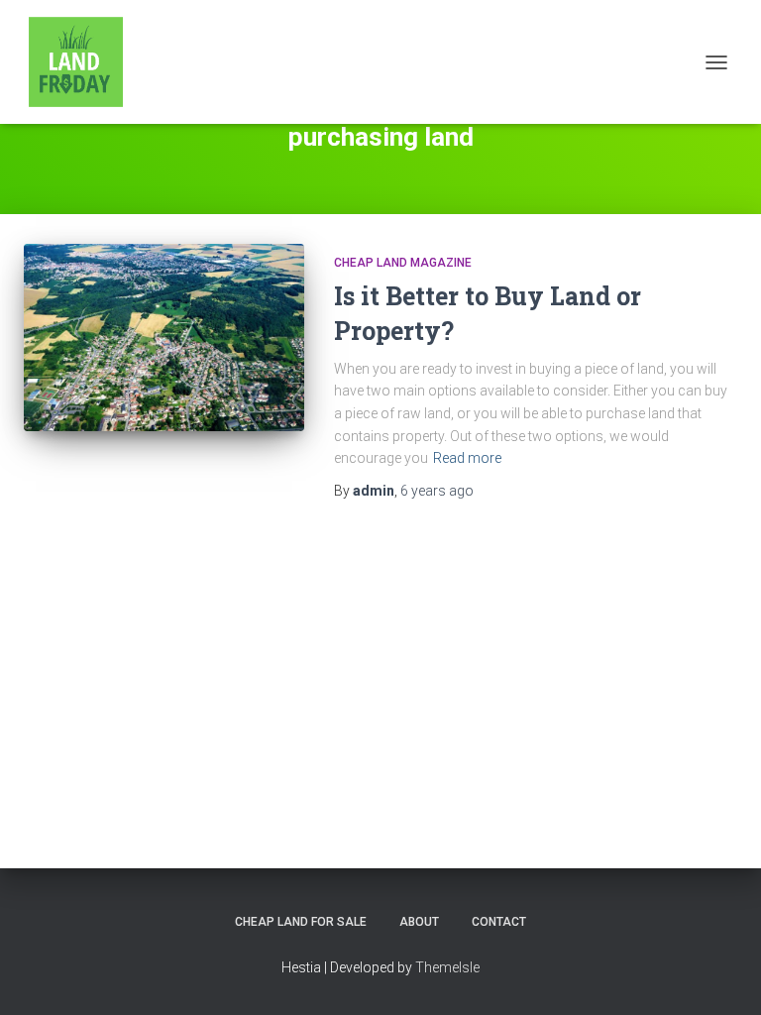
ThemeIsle (447, 967)
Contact (499, 922)
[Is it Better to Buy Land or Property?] (164, 337)
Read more (467, 458)
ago (437, 491)
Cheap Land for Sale (301, 922)
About (419, 922)
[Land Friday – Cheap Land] (83, 62)
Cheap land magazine (403, 263)
